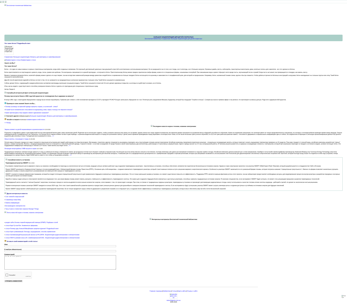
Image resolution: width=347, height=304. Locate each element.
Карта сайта (182, 291)
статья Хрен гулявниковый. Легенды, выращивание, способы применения (30, 231)
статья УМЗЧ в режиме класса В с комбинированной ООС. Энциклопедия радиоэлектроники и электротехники (42, 238)
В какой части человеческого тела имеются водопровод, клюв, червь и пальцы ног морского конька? (38, 109)
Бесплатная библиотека (153, 38)
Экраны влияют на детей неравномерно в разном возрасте (24, 129)
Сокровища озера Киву (13, 199)
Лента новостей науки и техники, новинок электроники (25, 212)
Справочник (166, 38)
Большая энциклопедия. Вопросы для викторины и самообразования (37, 57)
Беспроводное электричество (15, 206)
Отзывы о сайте (192, 291)
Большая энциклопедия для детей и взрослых (186, 38)
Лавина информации (12, 203)
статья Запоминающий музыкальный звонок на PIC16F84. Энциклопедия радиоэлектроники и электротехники (42, 234)
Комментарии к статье (28, 60)
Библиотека (167, 291)
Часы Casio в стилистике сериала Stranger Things (22, 209)
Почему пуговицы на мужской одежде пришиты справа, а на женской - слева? (31, 106)
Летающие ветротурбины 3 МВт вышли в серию (20, 148)
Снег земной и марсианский (14, 196)
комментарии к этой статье (36, 119)
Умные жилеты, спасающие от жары (16, 139)
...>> (52, 136)
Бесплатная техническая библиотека (19, 5)
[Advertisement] (58, 20)
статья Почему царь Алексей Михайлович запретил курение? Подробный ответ (32, 228)
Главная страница (156, 291)
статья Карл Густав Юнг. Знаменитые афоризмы (21, 225)
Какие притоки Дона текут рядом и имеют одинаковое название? (27, 112)
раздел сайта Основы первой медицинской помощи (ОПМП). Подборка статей (31, 222)
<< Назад (7, 122)
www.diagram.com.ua (173, 300)
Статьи (174, 291)
